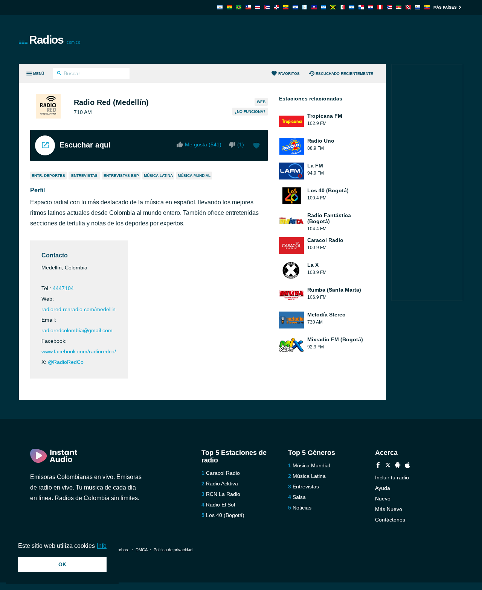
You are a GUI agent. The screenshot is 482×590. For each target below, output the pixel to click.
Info (102, 546)
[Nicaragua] (351, 7)
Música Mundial (194, 175)
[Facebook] (378, 466)
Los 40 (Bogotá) (225, 515)
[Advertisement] (326, 39)
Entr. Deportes (48, 175)
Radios (54, 39)
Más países (445, 7)
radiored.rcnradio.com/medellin (78, 309)
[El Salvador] (295, 7)
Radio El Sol (220, 505)
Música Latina (158, 175)
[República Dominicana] (276, 7)
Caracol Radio (223, 473)
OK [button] (62, 564)
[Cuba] (267, 7)
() (240, 144)
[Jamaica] (333, 7)
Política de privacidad (173, 549)
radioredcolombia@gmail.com (77, 330)
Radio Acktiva (222, 484)
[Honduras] (323, 7)
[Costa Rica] (257, 7)
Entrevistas (84, 175)
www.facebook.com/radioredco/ (78, 351)
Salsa (299, 497)
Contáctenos (390, 520)
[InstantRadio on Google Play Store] (398, 466)
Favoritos (289, 73)
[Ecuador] (285, 7)
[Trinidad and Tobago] (408, 7)
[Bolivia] (229, 7)
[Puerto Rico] (389, 7)
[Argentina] (220, 7)
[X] (388, 466)
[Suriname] (398, 7)
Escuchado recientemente (344, 73)
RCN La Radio (223, 494)
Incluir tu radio (392, 477)
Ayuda (382, 488)
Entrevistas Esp (121, 175)
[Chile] (248, 7)
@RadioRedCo (66, 362)
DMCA (141, 549)
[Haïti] (314, 7)
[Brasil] (238, 7)
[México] (342, 7)
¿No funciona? (250, 111)
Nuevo (382, 499)
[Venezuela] (427, 7)
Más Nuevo (388, 509)
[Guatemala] (304, 7)
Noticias (302, 508)
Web (261, 102)
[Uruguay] (417, 7)
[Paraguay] (370, 7)
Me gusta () (203, 144)
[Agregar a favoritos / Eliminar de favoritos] (256, 146)
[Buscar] (59, 74)
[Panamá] (361, 7)
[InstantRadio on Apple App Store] (407, 466)
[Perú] (380, 7)
